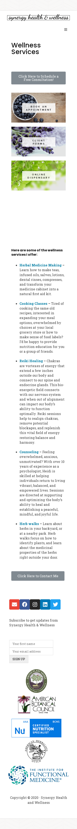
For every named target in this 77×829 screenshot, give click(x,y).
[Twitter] (55, 604)
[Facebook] (25, 604)
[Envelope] (14, 604)
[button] (38, 78)
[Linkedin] (45, 604)
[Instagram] (35, 604)
